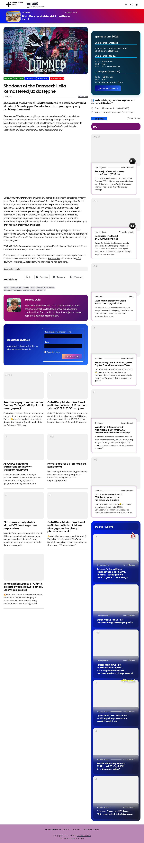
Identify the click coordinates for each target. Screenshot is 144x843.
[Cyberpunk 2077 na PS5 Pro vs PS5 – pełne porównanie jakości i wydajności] (116, 695)
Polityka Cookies (91, 829)
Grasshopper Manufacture (19, 287)
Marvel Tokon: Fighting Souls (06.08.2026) (114, 112)
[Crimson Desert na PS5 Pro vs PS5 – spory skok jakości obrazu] (116, 791)
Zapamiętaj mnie (53, 352)
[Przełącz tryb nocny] (137, 4)
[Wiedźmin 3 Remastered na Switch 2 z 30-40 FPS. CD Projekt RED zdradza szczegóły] (115, 405)
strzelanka (41, 290)
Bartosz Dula (83, 96)
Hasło (46, 342)
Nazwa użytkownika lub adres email (58, 332)
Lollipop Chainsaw (45, 122)
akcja (6, 287)
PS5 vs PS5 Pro (104, 527)
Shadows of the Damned (46, 287)
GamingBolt (16, 269)
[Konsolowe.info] (14, 4)
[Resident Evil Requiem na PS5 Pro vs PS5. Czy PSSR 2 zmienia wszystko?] (116, 743)
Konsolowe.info (84, 835)
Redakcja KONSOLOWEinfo (57, 829)
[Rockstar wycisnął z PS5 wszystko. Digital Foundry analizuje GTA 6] (115, 341)
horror (33, 287)
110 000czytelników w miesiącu (35, 4)
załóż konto (28, 346)
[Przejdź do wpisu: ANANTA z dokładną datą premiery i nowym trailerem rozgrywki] (24, 447)
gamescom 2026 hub (108, 88)
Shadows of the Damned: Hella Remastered (19, 290)
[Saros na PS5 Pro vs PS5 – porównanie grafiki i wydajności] (116, 599)
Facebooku (54, 258)
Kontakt (76, 829)
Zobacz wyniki (133, 118)
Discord (63, 261)
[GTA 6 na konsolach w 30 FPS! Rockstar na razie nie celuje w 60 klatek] (115, 473)
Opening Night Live (109, 51)
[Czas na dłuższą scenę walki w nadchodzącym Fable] (115, 279)
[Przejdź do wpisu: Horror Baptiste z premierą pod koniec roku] (67, 447)
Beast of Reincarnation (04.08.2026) (112, 108)
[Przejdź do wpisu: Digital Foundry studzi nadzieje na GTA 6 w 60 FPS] (13, 16)
